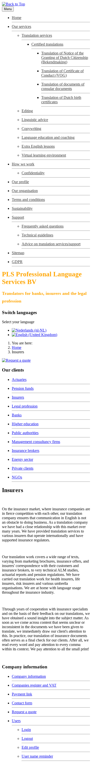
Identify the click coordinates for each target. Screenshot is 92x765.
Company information (29, 676)
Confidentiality (33, 173)
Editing (27, 111)
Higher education (25, 424)
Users (16, 721)
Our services (21, 26)
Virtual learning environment (44, 155)
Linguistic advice (35, 120)
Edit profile (30, 747)
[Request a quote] (16, 360)
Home (16, 18)
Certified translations (47, 44)
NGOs (17, 477)
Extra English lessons (38, 146)
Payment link (22, 694)
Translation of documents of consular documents (62, 86)
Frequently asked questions (43, 226)
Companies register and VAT (34, 685)
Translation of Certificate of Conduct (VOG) (62, 73)
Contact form (22, 703)
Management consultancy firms (36, 442)
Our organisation (25, 191)
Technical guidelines (37, 235)
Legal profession (25, 406)
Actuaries (19, 379)
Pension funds (23, 388)
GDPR (17, 262)
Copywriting (31, 128)
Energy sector (22, 459)
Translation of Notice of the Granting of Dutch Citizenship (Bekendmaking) (64, 57)
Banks (17, 415)
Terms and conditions (28, 199)
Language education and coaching (48, 137)
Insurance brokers (25, 450)
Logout (27, 738)
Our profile (20, 182)
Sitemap (18, 253)
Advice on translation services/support (51, 244)
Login (26, 730)
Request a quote (24, 712)
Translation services (37, 35)
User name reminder (37, 756)
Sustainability (22, 208)
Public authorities (25, 433)
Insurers (18, 397)
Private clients (22, 468)
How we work (23, 164)
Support (18, 217)
